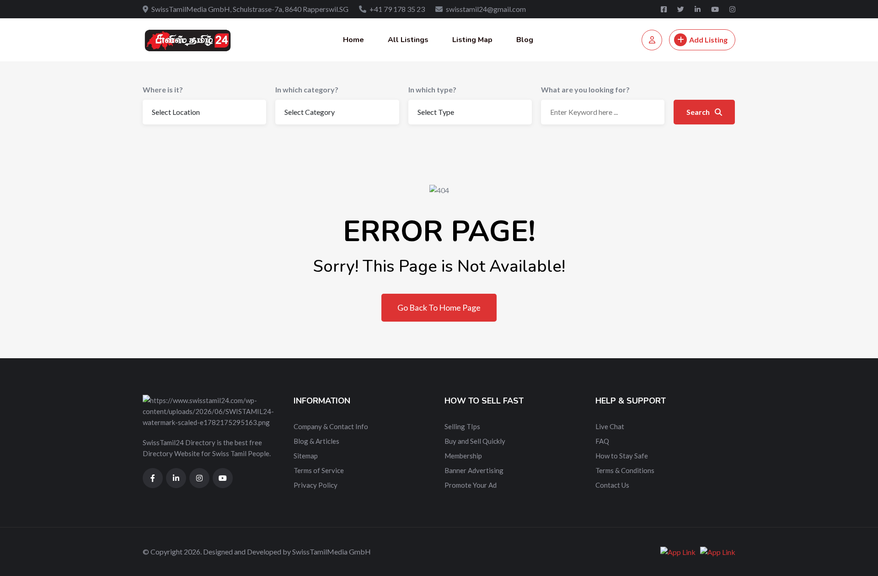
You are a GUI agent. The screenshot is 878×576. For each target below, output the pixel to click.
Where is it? (163, 89)
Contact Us (612, 485)
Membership (463, 456)
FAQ (602, 441)
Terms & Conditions (624, 470)
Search (698, 112)
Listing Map (472, 40)
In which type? (432, 89)
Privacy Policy (315, 485)
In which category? (306, 89)
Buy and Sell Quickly (474, 441)
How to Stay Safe (621, 456)
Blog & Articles (316, 441)
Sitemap (306, 456)
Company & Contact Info (331, 426)
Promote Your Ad (470, 485)
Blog (524, 40)
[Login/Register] (652, 40)
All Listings (408, 40)
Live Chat (609, 426)
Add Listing (708, 39)
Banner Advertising (473, 470)
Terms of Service (319, 470)
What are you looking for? (585, 89)
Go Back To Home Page (439, 307)
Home (353, 40)
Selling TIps (462, 426)
